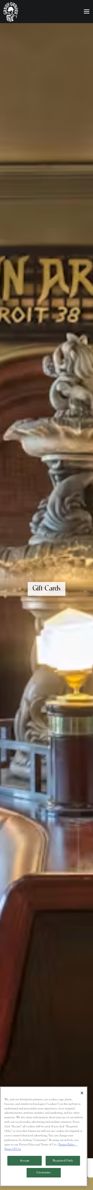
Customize (44, 1172)
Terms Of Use (12, 1149)
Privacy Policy (68, 1144)
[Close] (82, 1093)
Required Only (63, 1160)
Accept (24, 1160)
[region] (43, 1136)
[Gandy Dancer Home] (10, 11)
